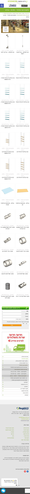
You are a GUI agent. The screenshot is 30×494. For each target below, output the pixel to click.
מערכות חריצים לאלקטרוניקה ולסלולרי (14, 367)
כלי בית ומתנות (15, 384)
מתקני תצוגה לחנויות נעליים (15, 361)
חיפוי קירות (25, 393)
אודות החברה (26, 435)
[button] (2, 6)
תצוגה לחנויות (15, 359)
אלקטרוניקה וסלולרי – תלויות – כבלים (18, 375)
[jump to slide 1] (13, 31)
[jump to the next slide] (26, 27)
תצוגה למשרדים (15, 389)
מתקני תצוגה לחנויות (17, 13)
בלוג (13, 435)
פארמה (15, 386)
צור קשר (12, 433)
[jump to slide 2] (14, 31)
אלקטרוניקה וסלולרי (7, 13)
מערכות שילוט (15, 357)
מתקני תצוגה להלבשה (9, 429)
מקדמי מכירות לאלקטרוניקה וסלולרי (19, 380)
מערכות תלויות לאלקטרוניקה (23, 15)
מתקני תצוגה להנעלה (10, 427)
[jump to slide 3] (15, 31)
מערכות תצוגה (15, 391)
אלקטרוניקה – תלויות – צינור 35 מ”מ (18, 373)
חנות (23, 13)
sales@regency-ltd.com (24, 417)
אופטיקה (15, 382)
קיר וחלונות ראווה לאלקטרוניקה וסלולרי (14, 378)
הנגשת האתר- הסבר (25, 439)
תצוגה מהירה (25, 46)
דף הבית (27, 13)
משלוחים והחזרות (10, 437)
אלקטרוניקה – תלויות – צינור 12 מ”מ (18, 371)
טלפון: (25, 419)
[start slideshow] (11, 31)
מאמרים (12, 431)
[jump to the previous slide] (3, 27)
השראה (15, 395)
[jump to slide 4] (17, 31)
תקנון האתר (26, 437)
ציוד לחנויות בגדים (15, 363)
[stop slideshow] (19, 31)
